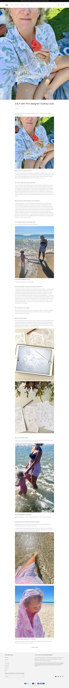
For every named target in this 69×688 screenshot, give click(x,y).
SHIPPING (6, 659)
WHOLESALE (7, 665)
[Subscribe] (23, 676)
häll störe (33, 685)
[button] (12, 5)
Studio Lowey (19, 114)
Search (6, 670)
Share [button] (17, 108)
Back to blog (35, 647)
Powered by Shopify (36, 685)
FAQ (5, 661)
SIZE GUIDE (7, 663)
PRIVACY (6, 668)
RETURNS (6, 657)
